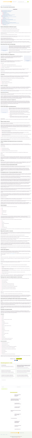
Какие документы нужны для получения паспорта (16, 410)
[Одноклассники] (15, 360)
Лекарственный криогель (6, 14)
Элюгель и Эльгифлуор (6, 13)
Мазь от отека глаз (4, 112)
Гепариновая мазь (5, 12)
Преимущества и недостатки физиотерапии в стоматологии (9, 22)
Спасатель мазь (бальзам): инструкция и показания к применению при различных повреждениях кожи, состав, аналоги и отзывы (24, 366)
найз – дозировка (12, 253)
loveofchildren (7, 1)
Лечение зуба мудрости (4, 21)
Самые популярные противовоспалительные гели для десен (9, 16)
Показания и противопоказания (5, 23)
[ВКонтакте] (14, 360)
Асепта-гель (4, 18)
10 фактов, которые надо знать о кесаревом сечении (17, 415)
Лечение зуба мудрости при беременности (7, 15)
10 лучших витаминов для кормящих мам (17, 425)
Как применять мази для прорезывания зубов (7, 19)
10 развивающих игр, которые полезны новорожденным (17, 422)
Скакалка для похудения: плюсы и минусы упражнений (17, 395)
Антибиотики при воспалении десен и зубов (4, 50)
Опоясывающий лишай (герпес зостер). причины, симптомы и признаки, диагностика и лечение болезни (16, 400)
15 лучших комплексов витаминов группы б (17, 407)
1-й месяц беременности (14, 418)
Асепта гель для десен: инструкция (27, 60)
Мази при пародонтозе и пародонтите (6, 11)
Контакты (6, 434)
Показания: (4, 24)
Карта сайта (4, 434)
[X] (17, 360)
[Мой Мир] (16, 360)
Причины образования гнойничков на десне (7, 10)
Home (1, 5)
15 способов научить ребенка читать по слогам (17, 403)
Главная (1, 434)
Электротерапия (4, 20)
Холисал (4, 17)
